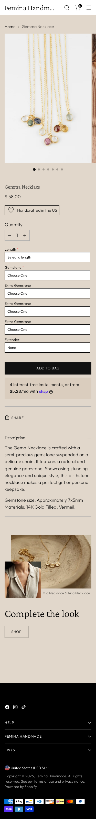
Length (10, 249)
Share (17, 417)
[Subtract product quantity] (9, 235)
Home (10, 26)
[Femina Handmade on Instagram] (16, 708)
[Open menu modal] (88, 8)
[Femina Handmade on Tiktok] (24, 708)
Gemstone (13, 267)
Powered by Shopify (21, 786)
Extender (12, 339)
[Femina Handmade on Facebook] (8, 708)
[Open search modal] (66, 8)
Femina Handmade (51, 776)
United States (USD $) (28, 768)
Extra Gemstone (18, 285)
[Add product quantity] (24, 235)
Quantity (14, 224)
